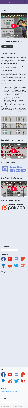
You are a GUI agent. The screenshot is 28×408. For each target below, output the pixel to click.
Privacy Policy (15, 391)
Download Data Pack (7, 46)
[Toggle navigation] (24, 2)
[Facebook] (3, 258)
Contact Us (8, 391)
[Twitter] (10, 374)
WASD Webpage (6, 2)
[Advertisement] (14, 228)
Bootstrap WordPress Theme (16, 406)
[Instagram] (16, 374)
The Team (3, 391)
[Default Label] (10, 258)
